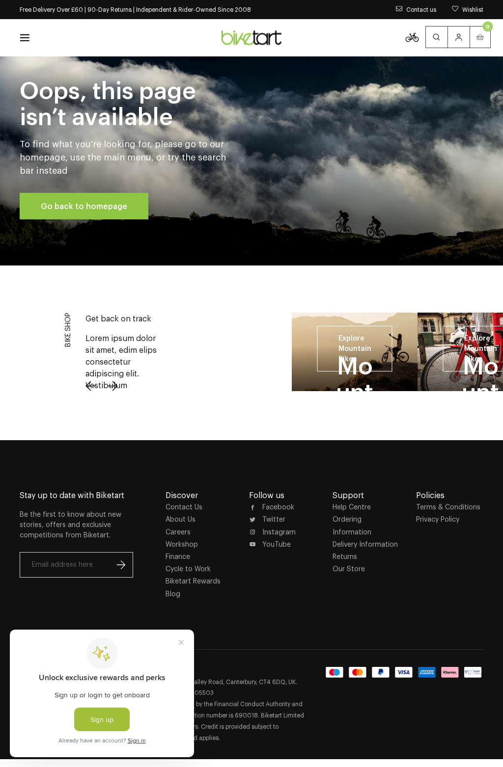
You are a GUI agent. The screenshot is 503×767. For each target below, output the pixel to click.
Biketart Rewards (193, 581)
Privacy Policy (437, 519)
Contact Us (184, 507)
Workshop (182, 544)
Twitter (273, 519)
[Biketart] (251, 38)
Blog (173, 594)
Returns (345, 556)
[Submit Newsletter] (121, 565)
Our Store (349, 569)
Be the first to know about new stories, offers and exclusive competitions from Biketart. (70, 524)
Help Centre (352, 507)
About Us (181, 519)
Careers (178, 532)
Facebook (278, 507)
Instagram (279, 532)
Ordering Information (352, 525)
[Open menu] (24, 37)
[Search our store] (436, 37)
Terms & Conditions (448, 507)
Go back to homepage (84, 206)
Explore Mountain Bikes (354, 348)
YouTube (276, 544)
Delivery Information (365, 544)
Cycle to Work (188, 569)
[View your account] (459, 37)
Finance (178, 556)
